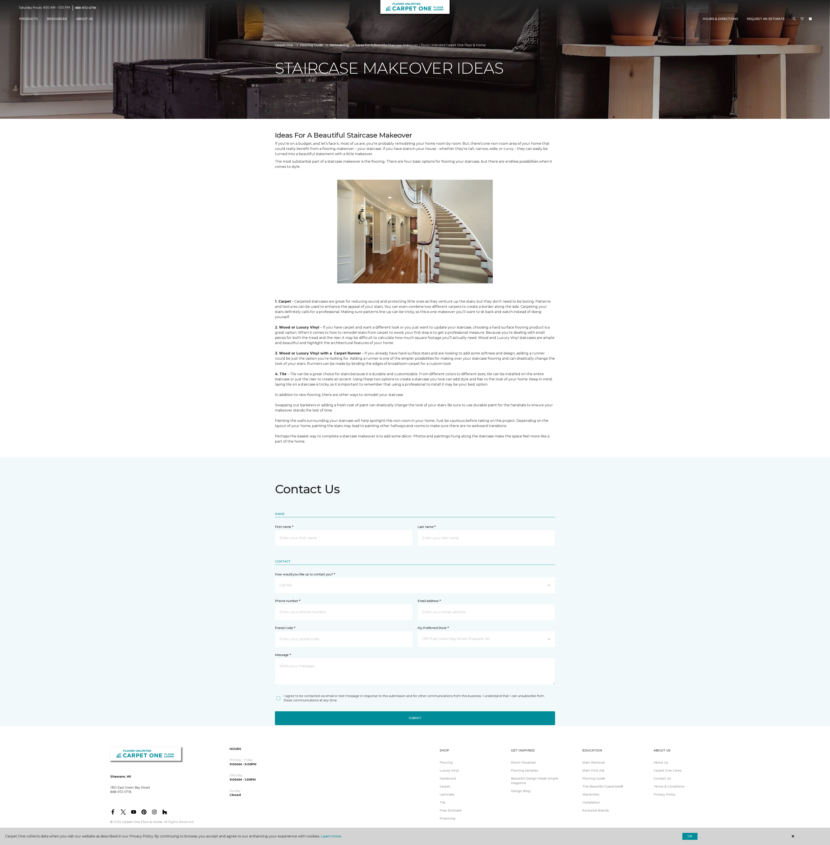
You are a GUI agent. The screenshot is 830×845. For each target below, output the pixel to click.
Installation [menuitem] (591, 802)
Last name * (427, 526)
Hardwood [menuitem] (448, 778)
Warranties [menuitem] (590, 794)
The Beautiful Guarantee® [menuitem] (602, 786)
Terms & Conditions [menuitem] (669, 786)
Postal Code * (285, 627)
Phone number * (287, 600)
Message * (282, 654)
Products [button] (28, 19)
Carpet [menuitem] (445, 786)
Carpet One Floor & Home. (142, 822)
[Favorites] (802, 19)
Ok (690, 836)
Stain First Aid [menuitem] (593, 770)
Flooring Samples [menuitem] (524, 770)
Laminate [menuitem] (447, 794)
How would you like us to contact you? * (305, 574)
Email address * (429, 600)
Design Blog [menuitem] (520, 791)
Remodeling (339, 45)
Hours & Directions (720, 19)
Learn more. (331, 836)
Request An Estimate (766, 19)
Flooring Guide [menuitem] (593, 778)
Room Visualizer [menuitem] (523, 762)
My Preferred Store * (433, 627)
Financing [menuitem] (447, 818)
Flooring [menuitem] (446, 762)
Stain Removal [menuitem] (593, 762)
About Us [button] (84, 19)
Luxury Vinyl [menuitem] (449, 770)
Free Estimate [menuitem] (451, 810)
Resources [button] (57, 19)
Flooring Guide (311, 45)
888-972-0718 (85, 8)
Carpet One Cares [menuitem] (668, 770)
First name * (284, 526)
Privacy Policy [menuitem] (664, 794)
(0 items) (810, 18)
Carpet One (284, 45)
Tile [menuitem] (442, 802)
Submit (415, 718)
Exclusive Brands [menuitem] (595, 810)
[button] (794, 19)
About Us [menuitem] (661, 762)
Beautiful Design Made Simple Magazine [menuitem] (534, 781)
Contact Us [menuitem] (662, 778)
